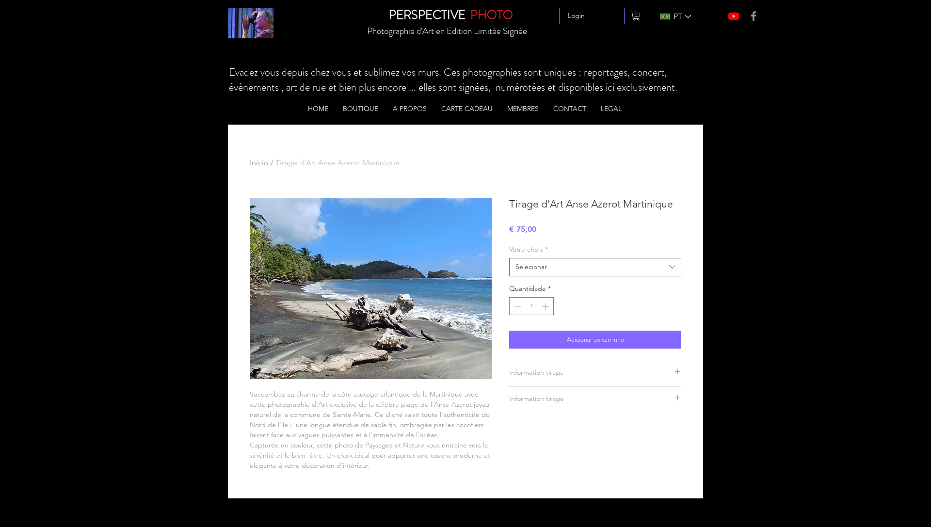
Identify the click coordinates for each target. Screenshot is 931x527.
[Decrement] (517, 306)
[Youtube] (733, 16)
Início (259, 162)
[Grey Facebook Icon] (753, 16)
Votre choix (528, 249)
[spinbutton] (531, 306)
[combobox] (595, 267)
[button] (636, 15)
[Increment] (546, 306)
